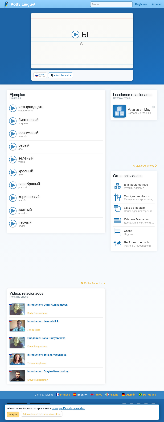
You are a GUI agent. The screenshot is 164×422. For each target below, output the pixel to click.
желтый (25, 209)
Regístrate (141, 4)
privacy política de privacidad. (68, 408)
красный (25, 170)
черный (25, 222)
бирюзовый (28, 119)
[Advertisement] (56, 258)
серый (23, 145)
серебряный (29, 183)
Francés (64, 394)
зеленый (25, 158)
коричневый (29, 196)
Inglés (98, 394)
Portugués (149, 394)
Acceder (156, 4)
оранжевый (28, 132)
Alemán (130, 394)
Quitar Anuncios (93, 283)
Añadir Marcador (62, 75)
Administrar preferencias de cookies (42, 414)
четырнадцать (30, 106)
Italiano (114, 394)
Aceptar (13, 414)
